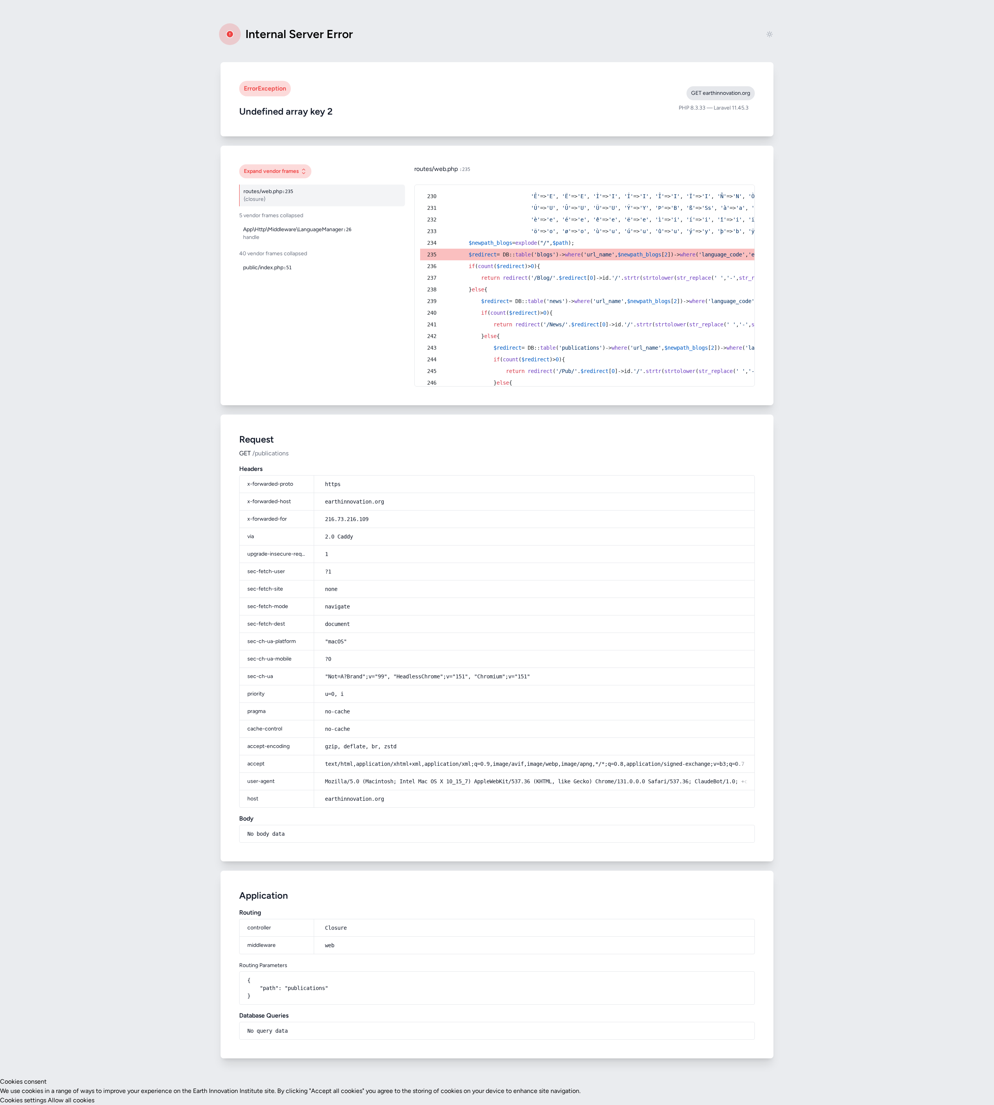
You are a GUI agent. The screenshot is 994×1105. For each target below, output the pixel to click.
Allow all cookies (71, 1100)
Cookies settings (23, 1100)
